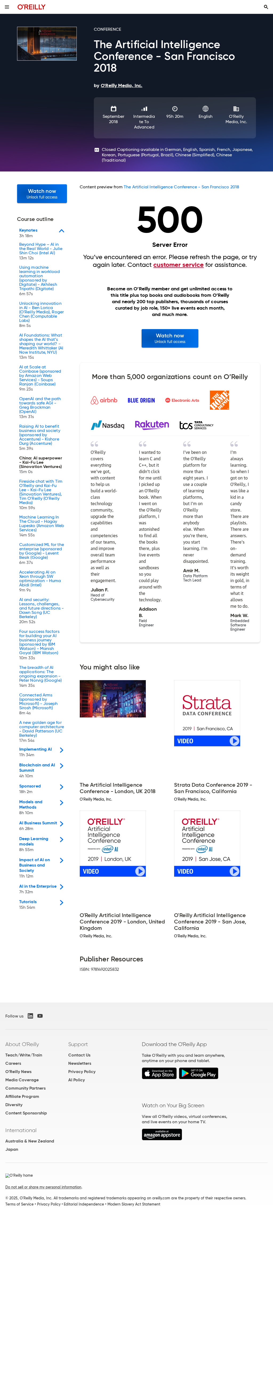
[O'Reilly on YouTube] (40, 1016)
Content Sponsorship (26, 1113)
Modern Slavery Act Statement (133, 1204)
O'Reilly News (18, 1071)
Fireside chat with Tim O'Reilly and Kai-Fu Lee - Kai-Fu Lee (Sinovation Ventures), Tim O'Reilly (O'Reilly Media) (40, 494)
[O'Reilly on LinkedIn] (30, 1016)
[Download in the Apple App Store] (159, 1078)
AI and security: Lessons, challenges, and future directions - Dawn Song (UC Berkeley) (41, 611)
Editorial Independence (84, 1204)
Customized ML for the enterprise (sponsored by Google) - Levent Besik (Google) (41, 554)
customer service (178, 265)
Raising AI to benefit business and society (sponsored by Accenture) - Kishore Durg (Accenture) (39, 437)
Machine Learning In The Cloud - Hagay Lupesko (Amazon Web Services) (41, 526)
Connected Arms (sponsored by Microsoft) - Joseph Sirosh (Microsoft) (38, 704)
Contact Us (79, 1055)
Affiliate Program (22, 1096)
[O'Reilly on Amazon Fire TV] (162, 1139)
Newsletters (79, 1063)
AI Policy (76, 1080)
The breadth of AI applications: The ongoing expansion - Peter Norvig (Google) (40, 676)
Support (78, 1044)
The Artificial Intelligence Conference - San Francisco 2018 (181, 186)
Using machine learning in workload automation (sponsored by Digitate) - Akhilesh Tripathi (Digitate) (39, 280)
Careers (13, 1063)
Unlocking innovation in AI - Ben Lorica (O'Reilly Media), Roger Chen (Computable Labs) (41, 314)
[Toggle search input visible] (266, 7)
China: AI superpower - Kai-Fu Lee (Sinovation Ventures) (40, 465)
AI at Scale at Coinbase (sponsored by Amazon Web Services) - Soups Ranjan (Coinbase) (40, 378)
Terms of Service (19, 1204)
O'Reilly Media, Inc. (236, 119)
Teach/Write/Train (23, 1055)
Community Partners (25, 1088)
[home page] (32, 7)
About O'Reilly (22, 1044)
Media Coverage (22, 1080)
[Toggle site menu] (7, 7)
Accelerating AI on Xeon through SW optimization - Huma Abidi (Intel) (40, 581)
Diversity (13, 1105)
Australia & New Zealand (29, 1141)
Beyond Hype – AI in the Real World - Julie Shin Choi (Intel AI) (40, 251)
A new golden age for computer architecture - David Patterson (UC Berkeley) (41, 731)
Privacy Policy (81, 1071)
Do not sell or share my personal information (43, 1187)
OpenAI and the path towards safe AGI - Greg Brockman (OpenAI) (40, 408)
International (21, 1130)
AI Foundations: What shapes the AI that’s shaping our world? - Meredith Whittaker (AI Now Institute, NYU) (41, 346)
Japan (11, 1149)
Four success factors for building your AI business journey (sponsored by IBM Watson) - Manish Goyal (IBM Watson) (39, 644)
